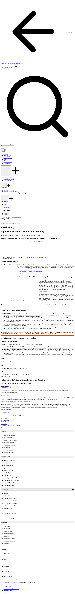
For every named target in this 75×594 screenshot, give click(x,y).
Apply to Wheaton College (10, 468)
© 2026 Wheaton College (6, 586)
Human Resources (8, 569)
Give (7, 69)
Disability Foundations (6, 175)
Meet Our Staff (7, 156)
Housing (5, 515)
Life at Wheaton (4, 489)
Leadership (6, 536)
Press (5, 160)
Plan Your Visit (7, 473)
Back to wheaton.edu (69, 31)
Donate (5, 205)
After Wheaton (7, 543)
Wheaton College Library (9, 445)
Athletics (6, 493)
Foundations (6, 67)
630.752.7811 (4, 424)
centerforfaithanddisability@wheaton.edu (10, 223)
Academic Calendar (8, 450)
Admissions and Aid (5, 456)
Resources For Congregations (10, 191)
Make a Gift (6, 213)
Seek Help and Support (9, 518)
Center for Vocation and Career (11, 505)
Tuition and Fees (7, 475)
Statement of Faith (8, 531)
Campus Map (7, 571)
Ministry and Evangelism (9, 510)
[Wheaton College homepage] (12, 63)
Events (5, 204)
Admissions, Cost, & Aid (9, 460)
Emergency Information (10, 590)
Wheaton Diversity (8, 162)
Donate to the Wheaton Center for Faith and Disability (29, 271)
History (5, 159)
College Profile (7, 528)
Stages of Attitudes (8, 180)
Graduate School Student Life (10, 500)
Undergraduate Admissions (10, 463)
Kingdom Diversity (8, 508)
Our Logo (6, 154)
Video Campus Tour (8, 576)
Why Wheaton (7, 526)
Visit (5, 69)
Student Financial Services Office (11, 480)
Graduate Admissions (8, 465)
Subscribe (6, 214)
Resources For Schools (9, 190)
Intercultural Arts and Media (10, 513)
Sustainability (7, 163)
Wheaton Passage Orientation (10, 503)
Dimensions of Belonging (9, 179)
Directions (6, 574)
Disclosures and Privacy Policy (12, 589)
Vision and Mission (8, 155)
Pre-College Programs (9, 485)
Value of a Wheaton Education (11, 482)
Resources (11, 67)
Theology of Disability (9, 177)
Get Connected (4, 201)
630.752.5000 (4, 559)
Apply (2, 69)
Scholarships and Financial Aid (11, 477)
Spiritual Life (7, 495)
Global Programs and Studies (10, 440)
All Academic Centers (9, 452)
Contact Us (6, 207)
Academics (3, 431)
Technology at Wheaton (9, 538)
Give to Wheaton (7, 566)
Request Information (8, 470)
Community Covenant (9, 533)
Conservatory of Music (9, 442)
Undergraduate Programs (9, 435)
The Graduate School (8, 437)
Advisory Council (8, 158)
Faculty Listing (7, 447)
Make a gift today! (5, 386)
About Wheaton (4, 522)
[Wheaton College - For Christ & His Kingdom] (4, 427)
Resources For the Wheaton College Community (15, 193)
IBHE (5, 592)
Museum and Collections (9, 541)
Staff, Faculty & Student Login (11, 579)
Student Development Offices (10, 498)
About (2, 67)
